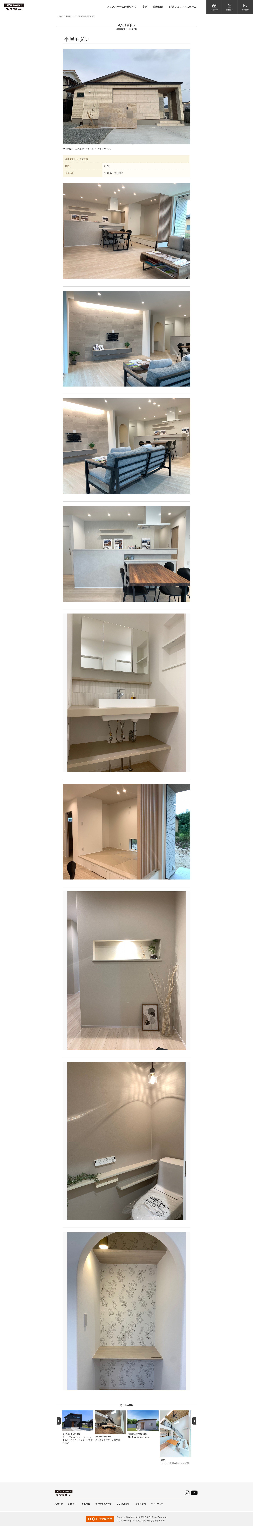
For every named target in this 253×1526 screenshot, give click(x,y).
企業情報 (86, 1504)
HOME (60, 16)
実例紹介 (69, 16)
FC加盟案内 (140, 1504)
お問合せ (72, 1504)
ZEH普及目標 (123, 1504)
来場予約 (59, 1504)
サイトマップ (157, 1504)
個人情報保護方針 (103, 1504)
